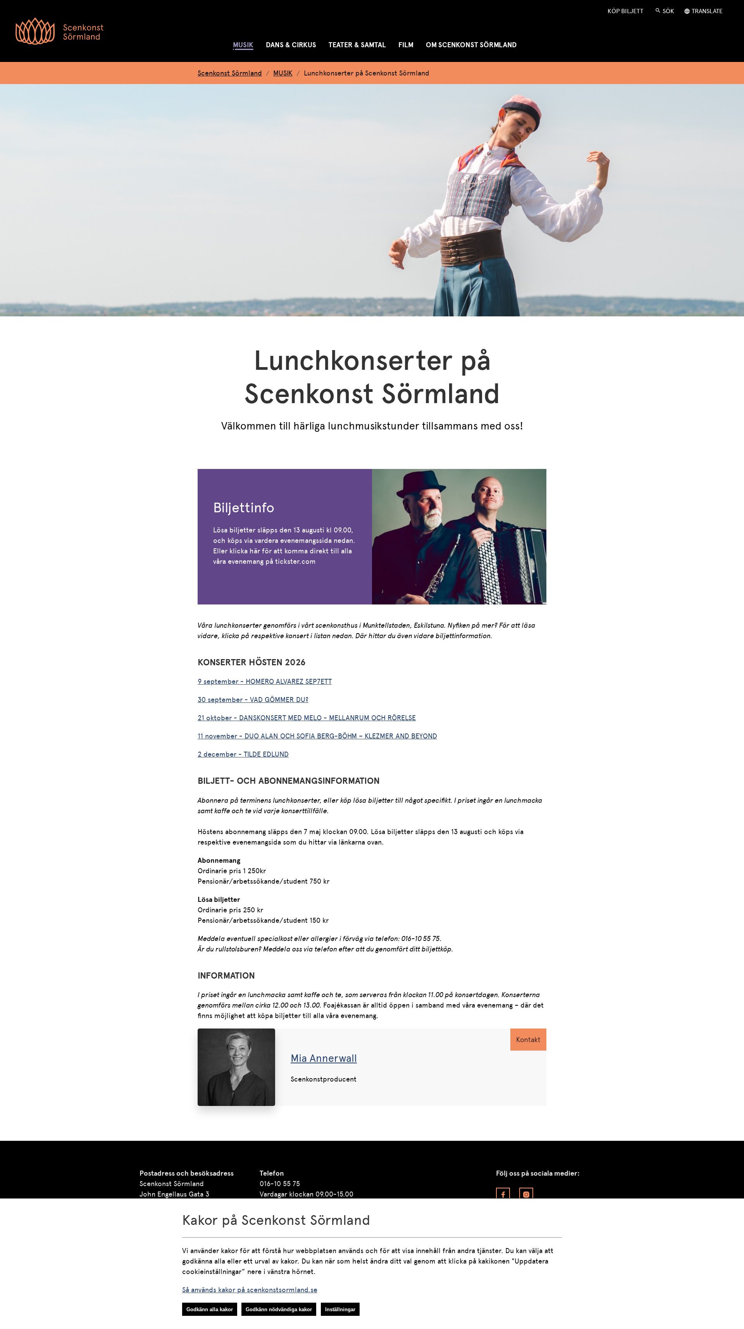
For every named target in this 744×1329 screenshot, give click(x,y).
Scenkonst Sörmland (230, 73)
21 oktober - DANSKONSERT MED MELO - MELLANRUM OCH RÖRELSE (307, 718)
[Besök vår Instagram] (526, 1195)
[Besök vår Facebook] (503, 1195)
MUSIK (243, 45)
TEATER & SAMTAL (357, 45)
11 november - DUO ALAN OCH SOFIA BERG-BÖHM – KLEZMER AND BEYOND (317, 736)
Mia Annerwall (324, 1058)
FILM (405, 45)
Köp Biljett (625, 11)
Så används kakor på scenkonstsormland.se (249, 1290)
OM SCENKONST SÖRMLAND (471, 45)
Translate (707, 11)
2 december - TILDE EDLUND (243, 754)
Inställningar (340, 1309)
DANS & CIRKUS (291, 45)
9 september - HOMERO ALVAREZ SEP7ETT (265, 681)
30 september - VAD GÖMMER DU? (253, 699)
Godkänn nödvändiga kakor (279, 1309)
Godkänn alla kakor (209, 1309)
